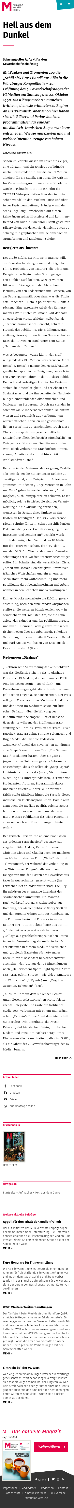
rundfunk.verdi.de (36, 1493)
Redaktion (47, 1488)
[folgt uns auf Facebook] (48, 1479)
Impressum (10, 1488)
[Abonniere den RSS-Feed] (62, 1479)
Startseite (9, 1193)
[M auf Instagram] (58, 1479)
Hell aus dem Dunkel (48, 1193)
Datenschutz (12, 1493)
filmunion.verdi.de (36, 1498)
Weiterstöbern (49, 1446)
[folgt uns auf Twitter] (53, 1479)
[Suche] (36, 1479)
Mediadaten (29, 1488)
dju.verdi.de (58, 1493)
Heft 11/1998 (10, 1165)
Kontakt (63, 1488)
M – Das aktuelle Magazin (32, 1431)
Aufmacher (25, 1193)
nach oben (61, 1058)
